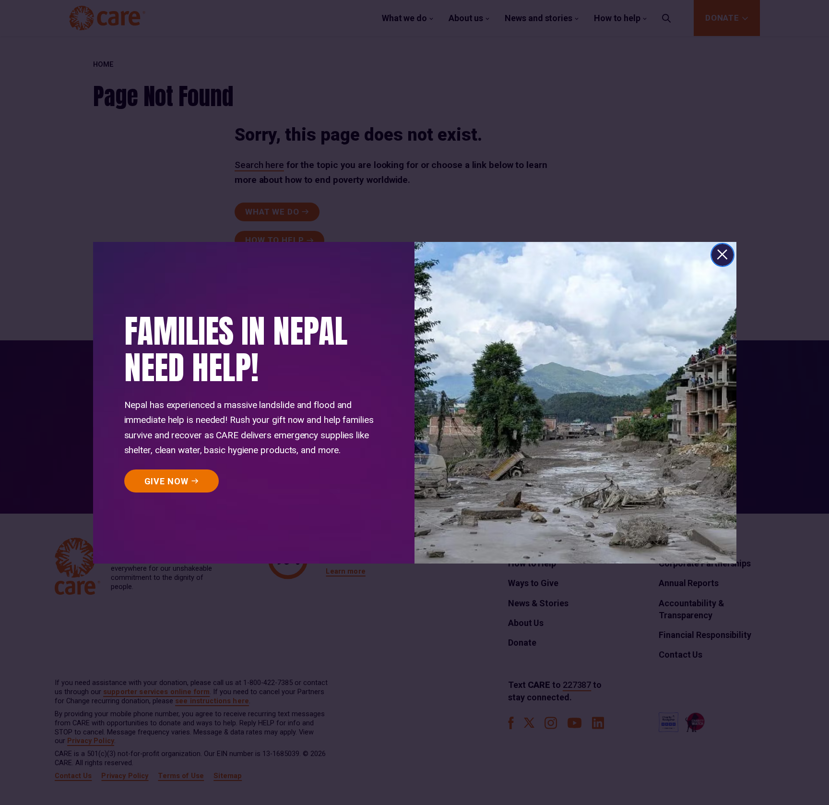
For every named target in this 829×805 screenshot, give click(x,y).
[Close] (722, 255)
